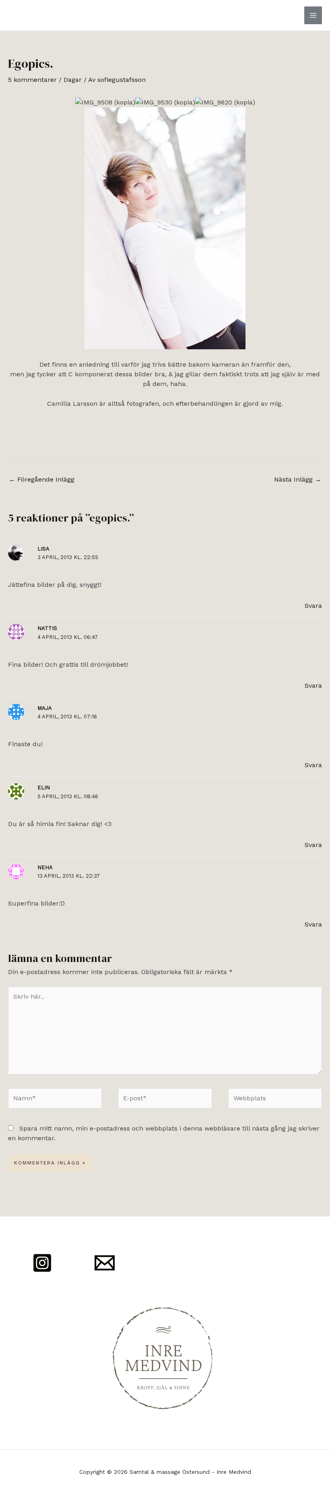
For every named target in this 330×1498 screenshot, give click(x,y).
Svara (313, 605)
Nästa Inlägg (297, 479)
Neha (45, 867)
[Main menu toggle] (313, 15)
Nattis (47, 628)
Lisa (43, 549)
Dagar (73, 79)
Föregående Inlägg (41, 479)
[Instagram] (42, 1263)
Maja (44, 708)
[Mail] (104, 1263)
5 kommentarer (32, 79)
